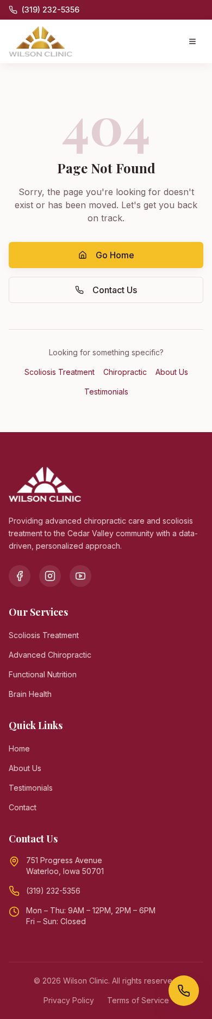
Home (19, 748)
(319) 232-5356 (53, 890)
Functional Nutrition (43, 674)
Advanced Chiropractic (50, 654)
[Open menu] (192, 41)
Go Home (115, 255)
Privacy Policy (68, 1000)
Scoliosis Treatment (59, 372)
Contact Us (114, 289)
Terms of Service (138, 1000)
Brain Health (30, 694)
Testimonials (106, 391)
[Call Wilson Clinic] (184, 990)
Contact (22, 807)
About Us (171, 372)
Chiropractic (125, 372)
